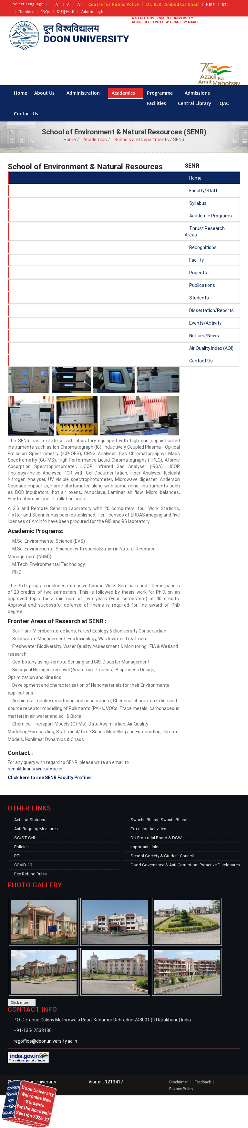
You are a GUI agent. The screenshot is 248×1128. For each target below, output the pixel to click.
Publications (201, 285)
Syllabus (197, 203)
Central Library (194, 103)
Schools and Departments (141, 139)
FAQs (45, 12)
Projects (197, 272)
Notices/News (203, 335)
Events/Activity (205, 323)
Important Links (145, 846)
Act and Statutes (29, 819)
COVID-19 (23, 864)
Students (198, 297)
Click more (20, 1002)
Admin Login (93, 12)
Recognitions (202, 247)
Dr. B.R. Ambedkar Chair (172, 4)
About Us (45, 93)
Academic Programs (210, 215)
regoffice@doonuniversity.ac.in (45, 1041)
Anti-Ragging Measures (36, 828)
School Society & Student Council (162, 855)
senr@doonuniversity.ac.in (35, 768)
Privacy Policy (181, 1089)
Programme (160, 93)
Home (20, 93)
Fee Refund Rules (30, 874)
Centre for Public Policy (114, 4)
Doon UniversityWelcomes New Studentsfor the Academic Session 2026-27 (29, 1104)
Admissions (198, 93)
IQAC (224, 103)
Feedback (203, 1082)
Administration (84, 93)
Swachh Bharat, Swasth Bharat (159, 819)
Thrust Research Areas (205, 231)
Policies (21, 846)
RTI (225, 5)
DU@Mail (66, 12)
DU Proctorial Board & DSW (156, 837)
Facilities (157, 103)
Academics (124, 93)
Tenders (26, 12)
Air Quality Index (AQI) (210, 348)
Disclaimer (178, 1082)
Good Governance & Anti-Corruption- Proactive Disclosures (185, 864)
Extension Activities (148, 828)
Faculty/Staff (203, 190)
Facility (196, 260)
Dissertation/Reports (211, 310)
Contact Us (26, 113)
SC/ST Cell (24, 837)
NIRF (210, 5)
